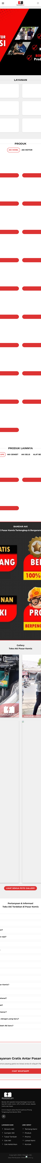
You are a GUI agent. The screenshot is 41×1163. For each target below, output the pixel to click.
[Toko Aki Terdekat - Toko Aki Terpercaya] (20, 3)
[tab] (13, 150)
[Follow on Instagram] (38, 3)
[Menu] (3, 3)
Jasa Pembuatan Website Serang (20, 1158)
